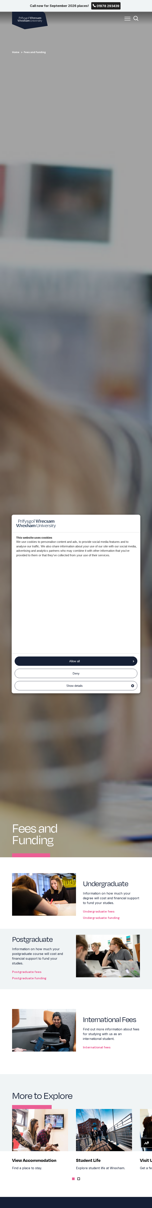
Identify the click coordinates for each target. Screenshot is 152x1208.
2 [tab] (78, 1179)
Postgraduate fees (26, 972)
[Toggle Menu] (126, 21)
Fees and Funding (35, 52)
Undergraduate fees (99, 911)
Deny (76, 673)
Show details (74, 685)
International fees (97, 1047)
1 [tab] (73, 1179)
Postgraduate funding (29, 978)
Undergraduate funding (101, 918)
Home (15, 52)
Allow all (74, 661)
